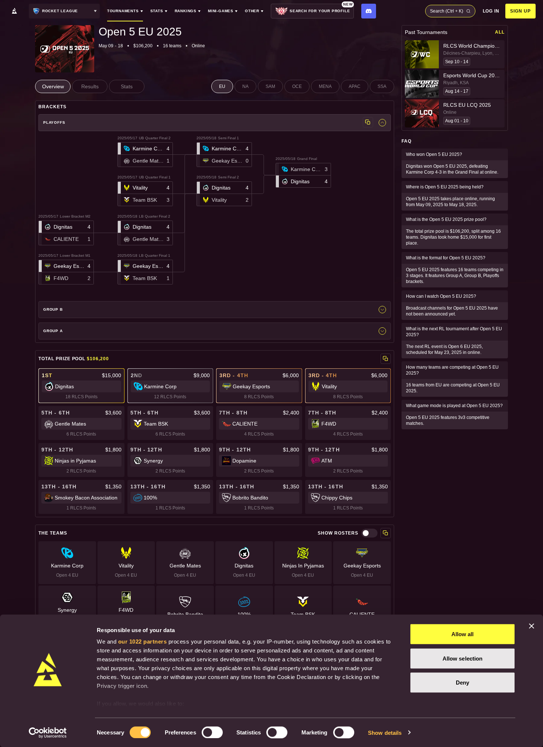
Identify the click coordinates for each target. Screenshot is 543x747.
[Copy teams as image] (385, 533)
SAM (270, 86)
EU (222, 86)
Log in (491, 11)
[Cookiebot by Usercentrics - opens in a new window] (48, 732)
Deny (462, 682)
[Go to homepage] (14, 11)
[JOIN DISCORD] (368, 11)
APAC (355, 86)
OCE (297, 86)
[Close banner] (531, 626)
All (500, 32)
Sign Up (520, 11)
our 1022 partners (142, 641)
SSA (382, 86)
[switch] (212, 732)
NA (245, 86)
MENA (325, 86)
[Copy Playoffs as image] (368, 122)
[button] (66, 233)
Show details (385, 732)
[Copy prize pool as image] (385, 359)
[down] (382, 122)
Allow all (462, 634)
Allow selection (463, 658)
